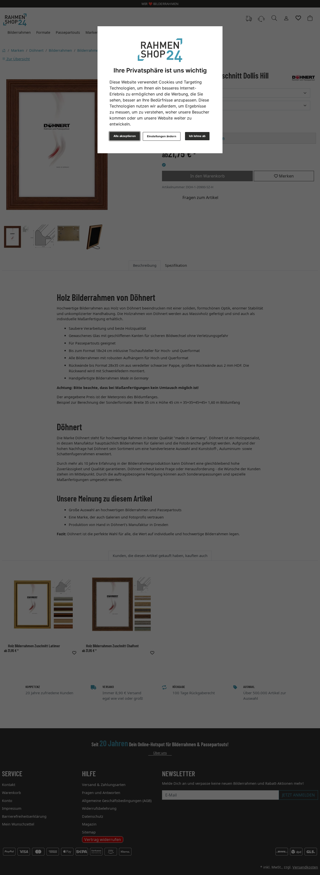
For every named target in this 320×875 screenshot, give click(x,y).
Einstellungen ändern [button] (161, 136)
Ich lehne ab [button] (197, 136)
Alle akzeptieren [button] (125, 136)
